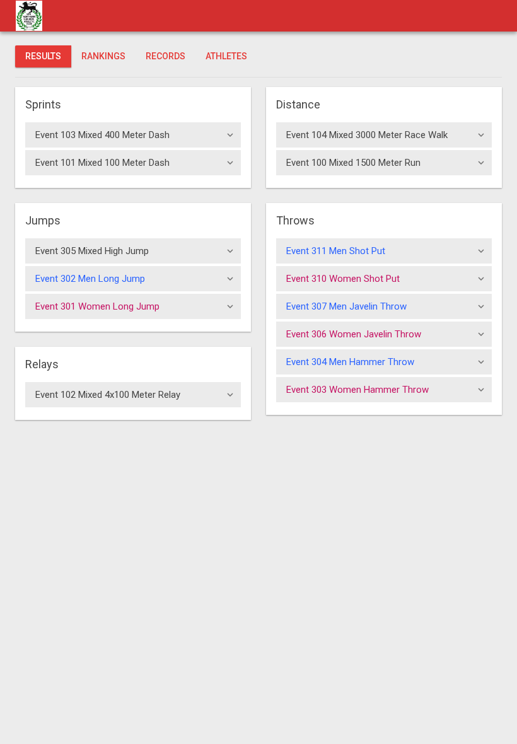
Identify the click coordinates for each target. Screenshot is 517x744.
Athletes (226, 56)
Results (43, 56)
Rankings (103, 56)
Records (165, 56)
